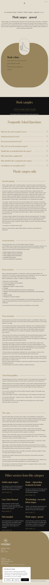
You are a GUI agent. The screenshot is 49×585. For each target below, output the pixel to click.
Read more (5, 492)
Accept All (25, 579)
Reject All (17, 579)
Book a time (9, 69)
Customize (8, 579)
